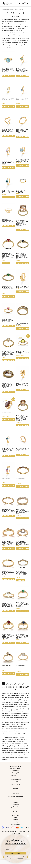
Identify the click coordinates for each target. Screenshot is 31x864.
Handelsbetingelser (15, 822)
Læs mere (6, 263)
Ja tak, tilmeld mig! (15, 853)
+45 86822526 (15, 805)
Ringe (12, 9)
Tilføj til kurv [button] (8, 75)
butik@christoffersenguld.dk (15, 796)
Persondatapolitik (15, 824)
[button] (20, 3)
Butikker (15, 819)
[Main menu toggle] (27, 3)
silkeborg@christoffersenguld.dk (15, 807)
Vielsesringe (15, 815)
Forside (3, 9)
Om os (15, 817)
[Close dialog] (28, 836)
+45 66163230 (15, 794)
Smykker (8, 9)
